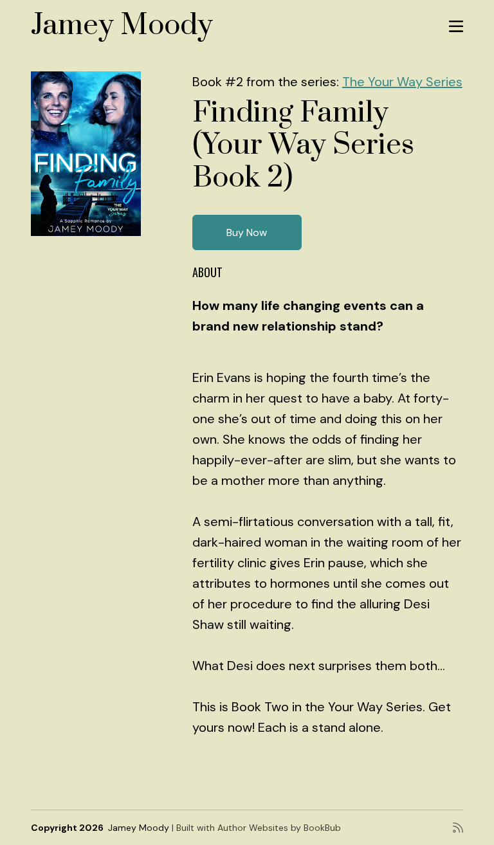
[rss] (458, 828)
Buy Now (246, 232)
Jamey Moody (122, 25)
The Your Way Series (402, 81)
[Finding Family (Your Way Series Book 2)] (86, 153)
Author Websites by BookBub (279, 827)
